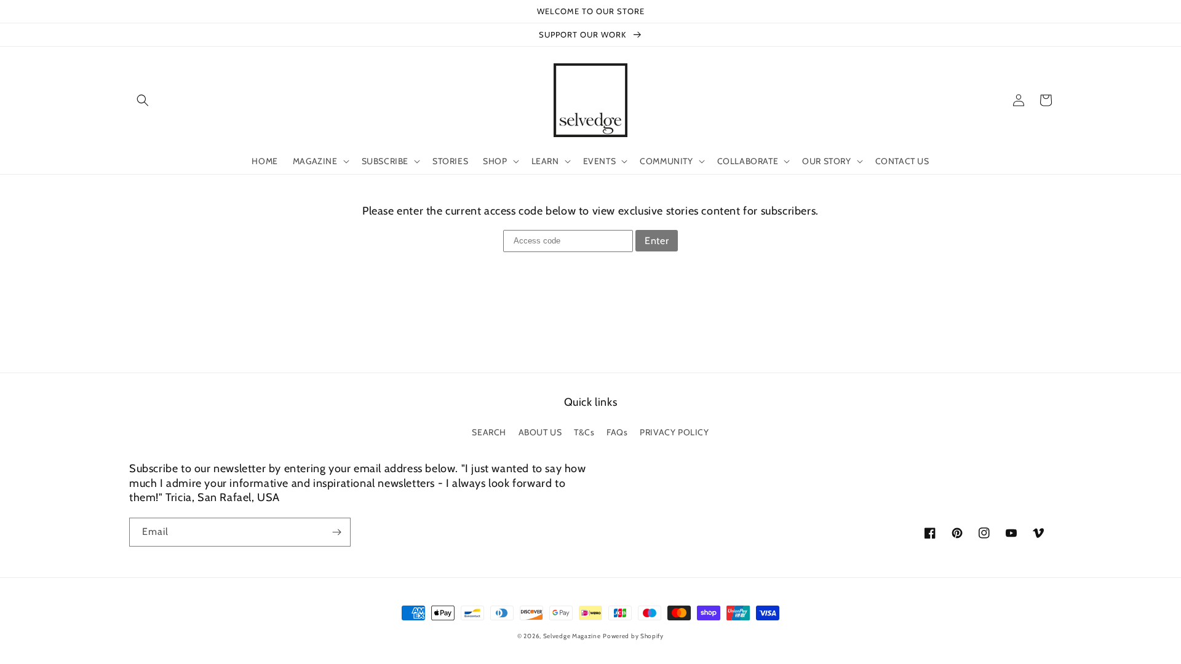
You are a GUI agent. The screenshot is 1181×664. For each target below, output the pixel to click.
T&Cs (584, 432)
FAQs (616, 432)
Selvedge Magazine (572, 636)
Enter (657, 241)
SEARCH (489, 432)
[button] (142, 100)
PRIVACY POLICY (674, 432)
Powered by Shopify (633, 636)
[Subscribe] (336, 532)
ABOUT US (540, 432)
